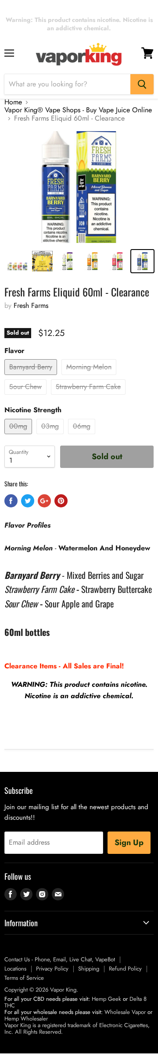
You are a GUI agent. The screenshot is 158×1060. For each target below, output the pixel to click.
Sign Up (129, 842)
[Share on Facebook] (11, 500)
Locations (15, 968)
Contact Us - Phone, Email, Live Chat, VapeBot (59, 959)
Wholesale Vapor (125, 1012)
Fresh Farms (31, 305)
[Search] (142, 84)
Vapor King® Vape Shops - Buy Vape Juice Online (78, 110)
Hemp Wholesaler (26, 1018)
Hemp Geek (106, 999)
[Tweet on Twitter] (27, 500)
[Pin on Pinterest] (61, 500)
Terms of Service (24, 978)
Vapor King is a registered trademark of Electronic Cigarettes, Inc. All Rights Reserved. (77, 1028)
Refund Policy (125, 968)
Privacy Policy (52, 968)
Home (13, 102)
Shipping (88, 968)
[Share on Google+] (44, 500)
